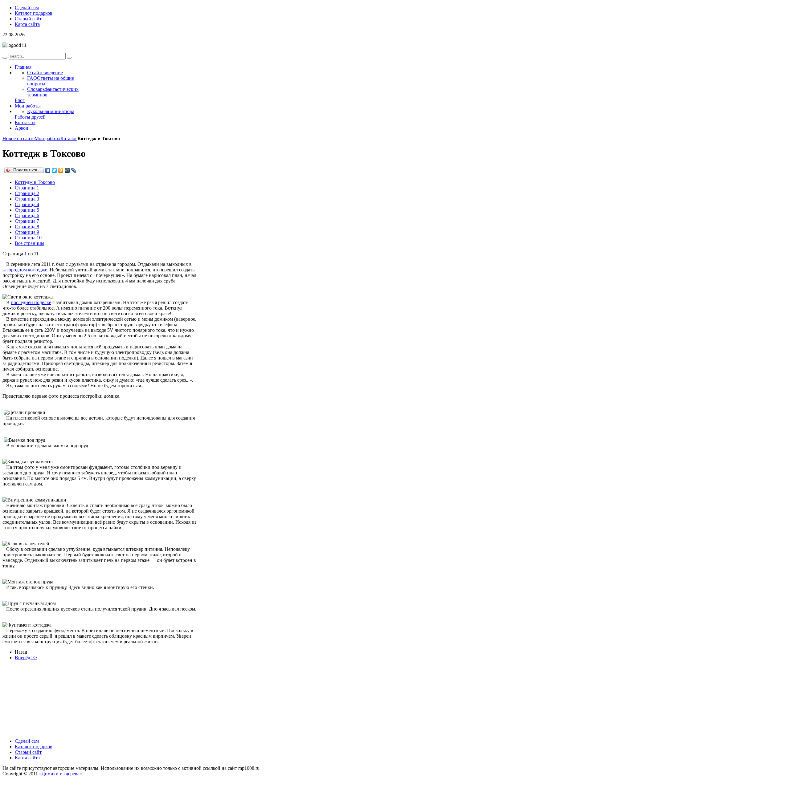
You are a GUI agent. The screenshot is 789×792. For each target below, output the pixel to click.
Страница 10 (28, 237)
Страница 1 (27, 187)
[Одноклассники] (61, 170)
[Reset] (69, 58)
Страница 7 (27, 221)
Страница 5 (27, 210)
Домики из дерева (61, 773)
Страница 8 (27, 226)
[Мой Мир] (67, 170)
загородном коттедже (24, 269)
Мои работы (47, 138)
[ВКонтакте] (48, 170)
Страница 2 (27, 193)
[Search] (4, 58)
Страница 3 (27, 198)
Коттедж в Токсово (35, 182)
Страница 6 (27, 215)
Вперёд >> (26, 657)
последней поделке (31, 302)
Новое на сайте (18, 138)
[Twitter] (54, 170)
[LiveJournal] (74, 170)
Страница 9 (27, 232)
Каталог (68, 138)
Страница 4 (27, 204)
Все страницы (29, 243)
